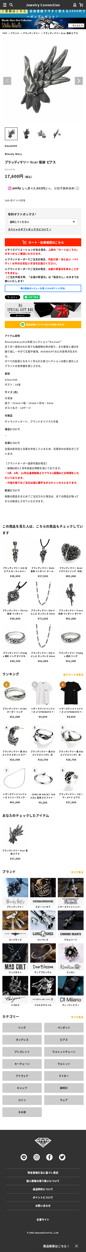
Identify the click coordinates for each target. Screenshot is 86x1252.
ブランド (15, 33)
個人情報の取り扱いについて (43, 1181)
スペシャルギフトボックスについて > (29, 229)
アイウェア (22, 1076)
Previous (7, 81)
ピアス (64, 1039)
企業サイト (43, 1219)
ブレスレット (22, 1051)
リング (22, 1027)
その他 (22, 1112)
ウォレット (64, 1063)
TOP (4, 33)
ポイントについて (43, 1197)
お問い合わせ (43, 1205)
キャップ (22, 1088)
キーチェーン (22, 1063)
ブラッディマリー (31, 33)
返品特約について (43, 1189)
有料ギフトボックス (23, 214)
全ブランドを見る (73, 674)
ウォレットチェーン (63, 1051)
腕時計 (64, 1088)
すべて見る (77, 872)
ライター (64, 1076)
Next (79, 81)
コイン (22, 1100)
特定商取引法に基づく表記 (43, 1172)
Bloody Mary (13, 154)
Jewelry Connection (43, 4)
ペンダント (64, 1027)
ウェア (64, 1100)
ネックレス (22, 1039)
